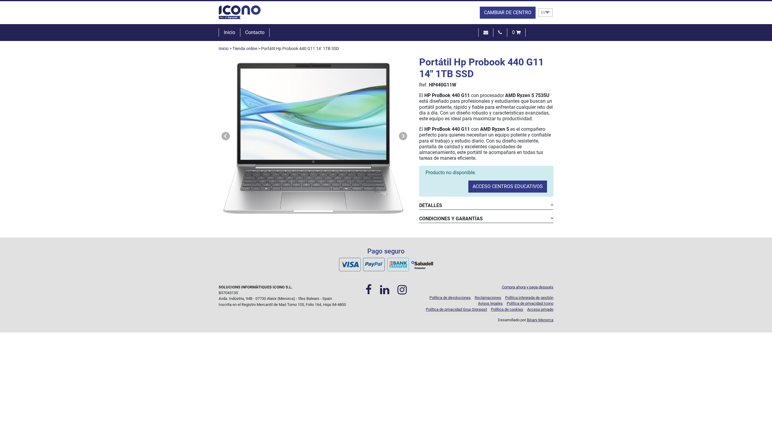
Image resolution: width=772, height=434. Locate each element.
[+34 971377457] (500, 32)
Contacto (254, 32)
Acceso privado (540, 309)
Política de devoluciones (450, 297)
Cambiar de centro (507, 12)
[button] (226, 136)
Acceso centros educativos (508, 186)
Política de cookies (507, 309)
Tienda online (245, 48)
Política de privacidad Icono (530, 303)
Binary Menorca (540, 320)
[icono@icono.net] (485, 32)
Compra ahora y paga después (527, 287)
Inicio (229, 32)
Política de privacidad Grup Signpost (456, 309)
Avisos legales (490, 303)
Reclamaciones (488, 297)
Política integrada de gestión (529, 297)
